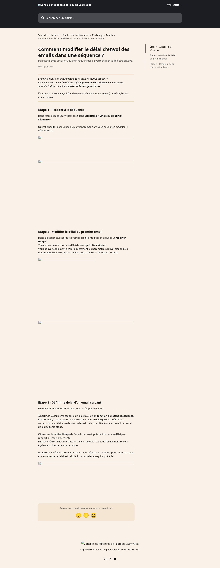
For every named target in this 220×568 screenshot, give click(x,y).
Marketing (97, 35)
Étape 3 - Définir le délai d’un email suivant (162, 65)
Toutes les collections (48, 35)
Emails (109, 35)
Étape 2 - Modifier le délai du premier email (163, 57)
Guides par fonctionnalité (76, 35)
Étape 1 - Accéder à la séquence (161, 48)
